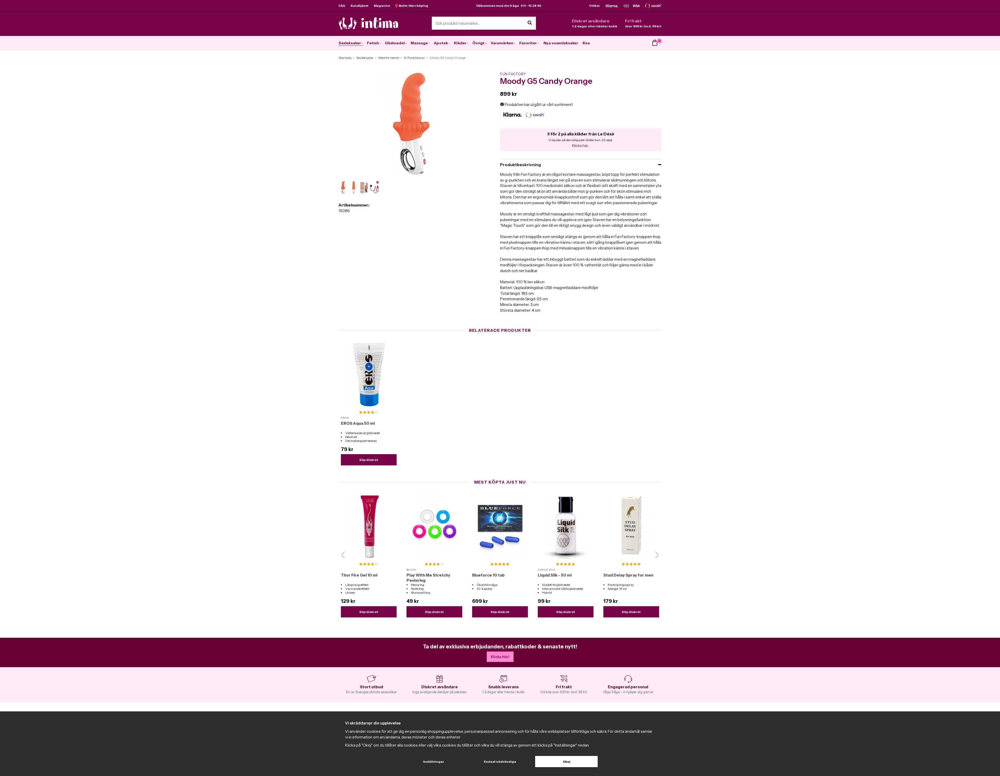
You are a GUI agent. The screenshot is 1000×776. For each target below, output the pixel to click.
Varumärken (502, 43)
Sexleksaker (350, 43)
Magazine (382, 6)
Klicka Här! (500, 657)
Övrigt (478, 43)
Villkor (594, 6)
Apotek (441, 43)
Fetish (373, 43)
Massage (419, 43)
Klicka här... (581, 145)
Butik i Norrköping (413, 6)
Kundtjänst (359, 6)
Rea (586, 43)
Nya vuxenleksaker (560, 43)
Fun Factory (513, 74)
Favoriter (528, 43)
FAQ (342, 6)
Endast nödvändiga (500, 762)
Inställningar (433, 762)
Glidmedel (395, 43)
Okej (566, 762)
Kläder (460, 43)
